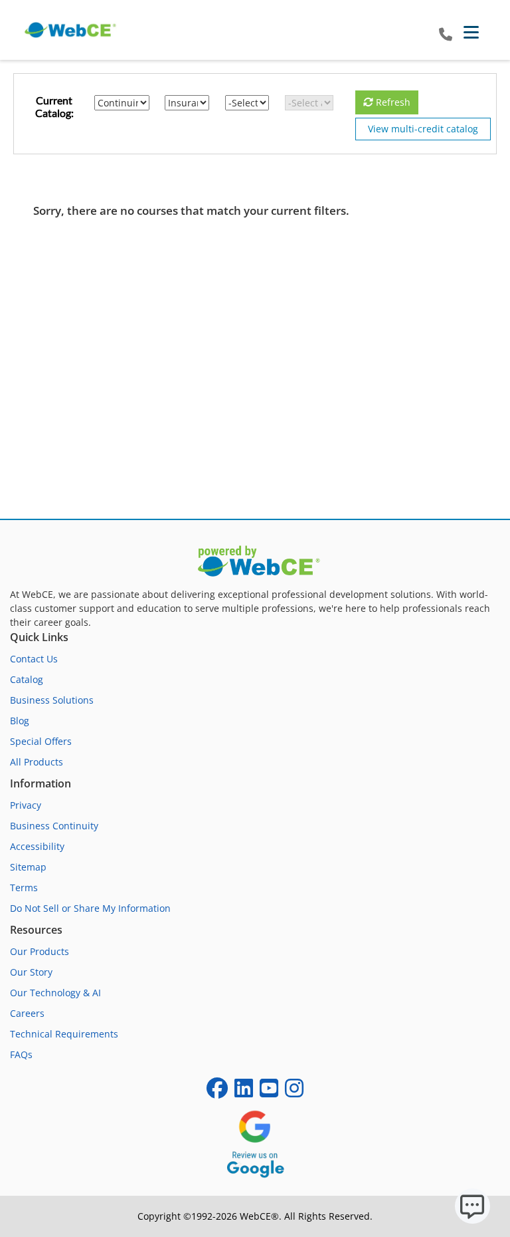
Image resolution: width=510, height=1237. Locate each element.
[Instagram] (294, 1092)
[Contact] (445, 35)
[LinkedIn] (243, 1092)
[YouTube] (269, 1092)
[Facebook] (217, 1092)
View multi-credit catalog (423, 128)
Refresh (391, 102)
